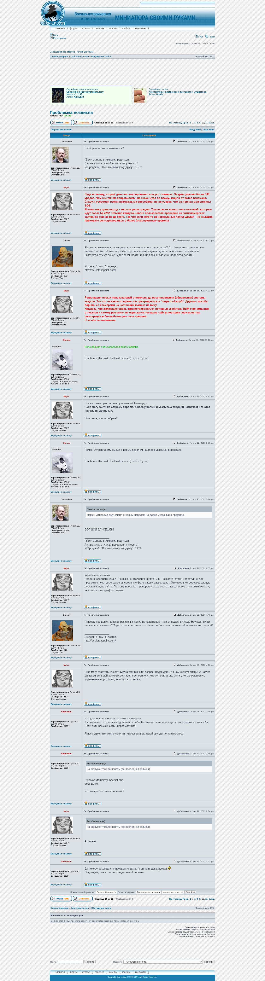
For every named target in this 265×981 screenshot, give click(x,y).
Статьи (86, 28)
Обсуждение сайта (101, 56)
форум (73, 28)
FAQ (200, 36)
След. (212, 123)
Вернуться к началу (61, 180)
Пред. (186, 123)
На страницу (175, 123)
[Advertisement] (132, 72)
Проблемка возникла (71, 112)
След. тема (208, 129)
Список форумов (59, 56)
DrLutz (67, 115)
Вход (55, 35)
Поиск (211, 36)
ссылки (113, 28)
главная (60, 28)
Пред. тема (195, 129)
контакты (140, 28)
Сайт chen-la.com (80, 56)
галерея (99, 28)
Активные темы (85, 52)
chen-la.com (121, 977)
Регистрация (59, 38)
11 (206, 123)
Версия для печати (61, 129)
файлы (126, 28)
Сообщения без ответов (62, 52)
